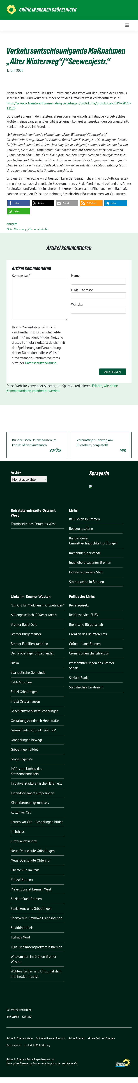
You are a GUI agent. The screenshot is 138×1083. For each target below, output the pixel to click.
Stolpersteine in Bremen (86, 582)
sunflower (34, 1063)
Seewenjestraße (39, 229)
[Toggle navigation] (127, 25)
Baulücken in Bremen (84, 519)
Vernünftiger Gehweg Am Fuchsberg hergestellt (101, 445)
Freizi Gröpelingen (24, 692)
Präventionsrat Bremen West (31, 889)
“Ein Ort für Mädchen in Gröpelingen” (37, 605)
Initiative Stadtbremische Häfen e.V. (36, 783)
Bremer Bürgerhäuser (26, 634)
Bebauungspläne (81, 528)
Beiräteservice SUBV (83, 615)
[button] (18, 203)
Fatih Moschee (21, 682)
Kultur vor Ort (21, 812)
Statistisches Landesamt (86, 687)
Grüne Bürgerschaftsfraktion (89, 653)
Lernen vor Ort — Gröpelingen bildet (37, 822)
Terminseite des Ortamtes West (33, 524)
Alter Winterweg (17, 229)
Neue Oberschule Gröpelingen (33, 851)
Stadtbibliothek (22, 928)
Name (75, 275)
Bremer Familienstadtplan (29, 644)
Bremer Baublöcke (24, 624)
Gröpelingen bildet (24, 749)
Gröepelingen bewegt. (27, 740)
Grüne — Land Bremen (85, 644)
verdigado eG (69, 1063)
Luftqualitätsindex (24, 841)
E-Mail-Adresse (82, 290)
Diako (15, 663)
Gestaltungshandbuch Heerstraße (35, 720)
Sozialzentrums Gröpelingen (31, 908)
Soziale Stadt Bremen (26, 899)
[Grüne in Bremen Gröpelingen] (11, 9)
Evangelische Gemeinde (28, 672)
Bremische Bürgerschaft (86, 624)
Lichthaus (18, 831)
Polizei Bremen (22, 879)
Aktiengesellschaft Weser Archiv (34, 615)
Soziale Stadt (78, 678)
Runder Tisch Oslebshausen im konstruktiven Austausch (36, 445)
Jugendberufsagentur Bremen (90, 562)
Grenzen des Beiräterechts (88, 634)
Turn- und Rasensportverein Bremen (36, 947)
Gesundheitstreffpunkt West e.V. (33, 730)
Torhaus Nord (20, 937)
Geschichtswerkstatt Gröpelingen (34, 711)
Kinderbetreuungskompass (30, 802)
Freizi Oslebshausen (25, 701)
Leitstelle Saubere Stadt (86, 572)
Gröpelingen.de (22, 759)
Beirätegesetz (79, 605)
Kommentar (21, 275)
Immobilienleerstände (85, 553)
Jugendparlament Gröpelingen (32, 793)
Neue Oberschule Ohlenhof (30, 860)
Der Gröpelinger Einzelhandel (32, 653)
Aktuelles (11, 224)
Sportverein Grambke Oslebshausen (36, 918)
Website (77, 304)
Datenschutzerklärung (40, 363)
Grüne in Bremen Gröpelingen (48, 10)
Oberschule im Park (25, 870)
